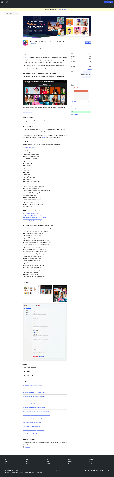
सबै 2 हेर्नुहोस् (89, 69)
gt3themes (31, 43)
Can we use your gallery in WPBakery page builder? (34, 392)
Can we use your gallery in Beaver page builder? (33, 403)
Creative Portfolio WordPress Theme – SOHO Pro (33, 220)
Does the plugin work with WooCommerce (32, 433)
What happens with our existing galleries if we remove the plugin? (37, 411)
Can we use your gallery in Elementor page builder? (34, 396)
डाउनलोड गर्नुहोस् (88, 42)
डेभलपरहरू (48, 463)
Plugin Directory (8, 5)
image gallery (83, 74)
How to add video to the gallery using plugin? (32, 385)
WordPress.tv (50, 465)
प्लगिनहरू (27, 463)
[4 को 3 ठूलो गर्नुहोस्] (65, 286)
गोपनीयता (6, 465)
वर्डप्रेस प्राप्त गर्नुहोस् (108, 2)
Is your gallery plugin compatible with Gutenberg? (33, 388)
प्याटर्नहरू (27, 465)
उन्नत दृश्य (72, 80)
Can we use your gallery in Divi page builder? (32, 400)
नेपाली (17, 470)
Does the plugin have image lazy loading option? (33, 430)
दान (69, 463)
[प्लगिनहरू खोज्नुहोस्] (17, 13)
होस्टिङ (6, 463)
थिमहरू (27, 461)
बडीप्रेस (91, 465)
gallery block (88, 71)
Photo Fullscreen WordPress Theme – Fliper (32, 219)
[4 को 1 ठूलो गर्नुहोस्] (35, 286)
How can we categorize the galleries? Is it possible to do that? (36, 415)
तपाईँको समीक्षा (73, 101)
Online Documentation (27, 112)
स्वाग (69, 465)
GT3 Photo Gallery (27, 57)
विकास (41, 48)
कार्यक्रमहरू (70, 461)
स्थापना (36, 48)
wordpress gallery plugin (86, 76)
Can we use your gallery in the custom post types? (34, 407)
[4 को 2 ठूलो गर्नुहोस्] (50, 286)
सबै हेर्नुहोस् (89, 101)
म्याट (90, 461)
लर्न (47, 459)
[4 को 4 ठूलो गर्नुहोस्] (65, 304)
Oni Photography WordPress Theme (30, 213)
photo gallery (88, 74)
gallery (84, 71)
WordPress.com (92, 459)
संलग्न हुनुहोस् (70, 459)
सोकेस (27, 459)
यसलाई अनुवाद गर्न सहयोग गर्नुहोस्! (64, 9)
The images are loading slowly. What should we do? (34, 418)
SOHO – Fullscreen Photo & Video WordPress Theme (34, 217)
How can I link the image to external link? (32, 422)
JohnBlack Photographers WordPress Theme (32, 215)
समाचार (6, 461)
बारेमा (5, 459)
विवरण (25, 48)
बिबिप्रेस (91, 463)
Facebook (43, 137)
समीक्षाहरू (30, 48)
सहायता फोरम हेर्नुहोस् (74, 114)
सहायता (90, 48)
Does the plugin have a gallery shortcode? (32, 426)
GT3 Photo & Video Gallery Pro (29, 147)
